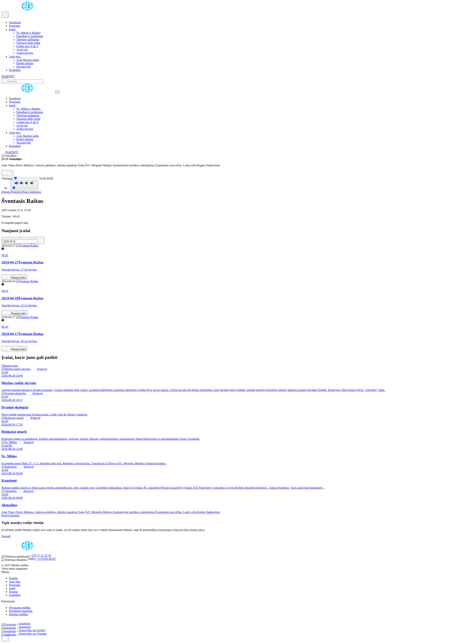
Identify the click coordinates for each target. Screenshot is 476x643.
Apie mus (15, 56)
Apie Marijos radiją (27, 60)
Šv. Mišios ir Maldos (28, 32)
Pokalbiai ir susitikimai (29, 36)
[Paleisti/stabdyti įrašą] (7, 173)
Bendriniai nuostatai (20, 611)
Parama (13, 591)
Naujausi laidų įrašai (28, 42)
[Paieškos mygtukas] (4, 80)
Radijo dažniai (24, 63)
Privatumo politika (19, 607)
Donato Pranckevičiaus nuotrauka (21, 191)
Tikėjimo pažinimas (27, 39)
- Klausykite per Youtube (32, 633)
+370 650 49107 (46, 558)
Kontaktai (14, 70)
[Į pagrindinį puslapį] (28, 91)
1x (5, 188)
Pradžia (13, 578)
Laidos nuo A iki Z (27, 46)
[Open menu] (5, 15)
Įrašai (12, 29)
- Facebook (23, 623)
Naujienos (15, 22)
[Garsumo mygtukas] (24, 185)
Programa (14, 25)
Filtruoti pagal (10, 365)
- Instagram (24, 627)
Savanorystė (23, 66)
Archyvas (22, 49)
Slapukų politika (18, 614)
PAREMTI (8, 76)
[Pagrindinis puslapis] (28, 9)
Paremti (5, 536)
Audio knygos (24, 52)
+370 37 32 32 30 (40, 555)
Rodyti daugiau (10, 515)
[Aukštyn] (5, 638)
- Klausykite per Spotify (31, 630)
